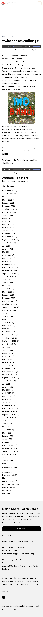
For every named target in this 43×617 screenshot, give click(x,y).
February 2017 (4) (9, 328)
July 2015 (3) (7, 384)
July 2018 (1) (7, 279)
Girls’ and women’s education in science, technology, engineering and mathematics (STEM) (19, 150)
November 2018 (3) (10, 267)
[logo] (9, 3)
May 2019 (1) (7, 252)
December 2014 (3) (10, 405)
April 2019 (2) (8, 255)
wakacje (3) (6, 490)
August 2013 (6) (9, 454)
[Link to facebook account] (3, 597)
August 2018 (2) (9, 276)
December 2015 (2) (10, 368)
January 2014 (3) (9, 439)
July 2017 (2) (7, 313)
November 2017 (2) (10, 301)
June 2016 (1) (8, 350)
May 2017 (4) (7, 319)
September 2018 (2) (10, 273)
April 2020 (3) (8, 221)
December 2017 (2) (10, 298)
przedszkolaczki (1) (10, 487)
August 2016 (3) (9, 344)
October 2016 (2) (9, 338)
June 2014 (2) (8, 423)
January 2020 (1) (9, 230)
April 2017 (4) (8, 322)
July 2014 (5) (7, 420)
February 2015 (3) (9, 399)
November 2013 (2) (10, 445)
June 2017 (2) (8, 316)
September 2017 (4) (10, 307)
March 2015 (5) (8, 396)
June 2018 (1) (8, 282)
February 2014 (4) (9, 436)
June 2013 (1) (8, 460)
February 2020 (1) (9, 227)
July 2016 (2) (7, 347)
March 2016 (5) (8, 359)
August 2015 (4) (9, 380)
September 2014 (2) (10, 414)
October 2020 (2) (9, 209)
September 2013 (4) (10, 451)
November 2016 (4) (10, 334)
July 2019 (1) (7, 246)
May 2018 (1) (7, 285)
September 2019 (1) (10, 239)
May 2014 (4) (7, 426)
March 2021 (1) (8, 200)
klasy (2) (5, 478)
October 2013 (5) (9, 448)
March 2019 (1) (8, 258)
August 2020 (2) (9, 212)
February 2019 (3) (9, 261)
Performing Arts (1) (10, 481)
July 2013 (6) (7, 457)
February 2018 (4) (9, 295)
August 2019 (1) (9, 242)
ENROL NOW (21, 529)
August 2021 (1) (9, 193)
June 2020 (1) (8, 215)
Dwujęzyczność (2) (10, 475)
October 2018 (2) (9, 270)
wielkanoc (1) (7, 493)
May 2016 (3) (7, 353)
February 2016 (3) (9, 362)
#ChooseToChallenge (20, 41)
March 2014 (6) (8, 433)
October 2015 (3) (9, 374)
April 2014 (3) (8, 430)
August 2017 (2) (9, 310)
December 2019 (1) (10, 233)
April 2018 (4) (8, 288)
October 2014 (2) (9, 411)
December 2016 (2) (10, 331)
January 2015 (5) (9, 402)
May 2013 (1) (7, 463)
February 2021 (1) (9, 203)
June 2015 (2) (8, 387)
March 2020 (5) (8, 224)
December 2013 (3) (10, 442)
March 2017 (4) (8, 325)
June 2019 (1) (8, 249)
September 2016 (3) (10, 341)
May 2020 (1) (7, 218)
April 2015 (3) (8, 393)
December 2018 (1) (10, 264)
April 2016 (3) (8, 356)
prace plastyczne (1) (10, 484)
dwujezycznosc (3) (9, 472)
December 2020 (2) (10, 206)
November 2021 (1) (10, 190)
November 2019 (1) (10, 236)
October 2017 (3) (9, 304)
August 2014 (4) (9, 417)
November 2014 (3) (10, 408)
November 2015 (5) (10, 371)
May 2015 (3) (7, 390)
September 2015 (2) (10, 377)
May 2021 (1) (7, 196)
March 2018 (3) (8, 292)
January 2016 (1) (9, 365)
